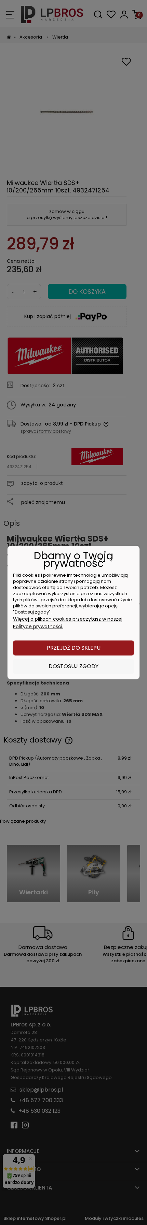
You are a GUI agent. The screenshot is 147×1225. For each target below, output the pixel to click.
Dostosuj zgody (73, 666)
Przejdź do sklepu (74, 648)
